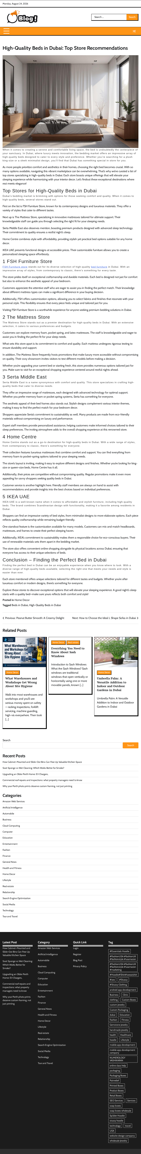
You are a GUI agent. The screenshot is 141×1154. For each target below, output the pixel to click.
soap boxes (115, 1105)
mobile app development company (122, 1051)
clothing (114, 999)
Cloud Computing (11, 825)
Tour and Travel (10, 916)
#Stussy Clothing (118, 984)
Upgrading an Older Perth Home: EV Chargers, (25, 774)
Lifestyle (7, 880)
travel (128, 1125)
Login (76, 948)
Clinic (125, 994)
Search (6, 740)
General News (10, 861)
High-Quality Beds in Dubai (45, 605)
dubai (112, 1014)
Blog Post (77, 960)
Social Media (9, 904)
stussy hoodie (116, 1120)
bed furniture (99, 266)
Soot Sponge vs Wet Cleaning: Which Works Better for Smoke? (33, 768)
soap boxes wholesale (120, 1110)
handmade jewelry (119, 1030)
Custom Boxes (129, 999)
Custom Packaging (119, 1009)
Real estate (73, 642)
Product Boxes (117, 1090)
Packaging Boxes (118, 1075)
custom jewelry (117, 1004)
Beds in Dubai (20, 605)
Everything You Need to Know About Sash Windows (67, 652)
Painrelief (114, 1080)
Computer (8, 831)
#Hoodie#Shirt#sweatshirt (123, 974)
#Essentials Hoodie (119, 951)
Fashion (6, 849)
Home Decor (22, 600)
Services (131, 1100)
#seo (112, 979)
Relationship (9, 892)
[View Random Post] (134, 31)
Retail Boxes (116, 1095)
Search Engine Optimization (17, 898)
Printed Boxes (116, 1085)
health (113, 1034)
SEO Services (116, 1100)
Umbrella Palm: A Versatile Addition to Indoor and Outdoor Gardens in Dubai (111, 684)
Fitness (125, 1019)
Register (77, 954)
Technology (8, 910)
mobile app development (122, 1044)
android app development (123, 989)
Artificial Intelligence (13, 807)
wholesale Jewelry (118, 1140)
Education (8, 837)
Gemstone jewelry (119, 1024)
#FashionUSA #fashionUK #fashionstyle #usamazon (123, 957)
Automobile (8, 813)
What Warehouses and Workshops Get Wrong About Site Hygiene (21, 682)
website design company (122, 1135)
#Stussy (123, 979)
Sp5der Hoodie (117, 1115)
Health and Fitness (12, 868)
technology (115, 1125)
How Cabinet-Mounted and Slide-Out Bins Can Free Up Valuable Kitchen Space (42, 762)
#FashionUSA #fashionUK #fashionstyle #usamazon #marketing (123, 967)
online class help (118, 1065)
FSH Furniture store (15, 266)
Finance (6, 855)
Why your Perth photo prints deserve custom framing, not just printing (37, 786)
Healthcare (125, 1034)
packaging (115, 1070)
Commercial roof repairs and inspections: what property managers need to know (42, 780)
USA (112, 1130)
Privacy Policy (80, 966)
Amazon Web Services (14, 801)
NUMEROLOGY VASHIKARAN (117, 1059)
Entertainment (10, 843)
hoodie (113, 1039)
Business (7, 819)
